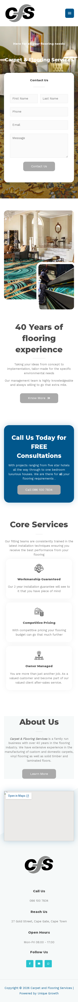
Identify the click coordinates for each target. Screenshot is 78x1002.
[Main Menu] (69, 13)
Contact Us (39, 166)
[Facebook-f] (29, 963)
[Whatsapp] (48, 963)
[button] (39, 398)
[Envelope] (39, 963)
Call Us (39, 891)
